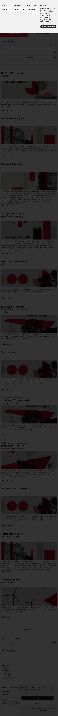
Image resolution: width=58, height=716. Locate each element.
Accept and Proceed (48, 26)
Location (4, 5)
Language (17, 5)
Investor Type (31, 5)
